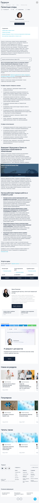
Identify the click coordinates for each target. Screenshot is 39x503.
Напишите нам (4, 251)
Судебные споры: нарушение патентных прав (27, 312)
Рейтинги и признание (34, 478)
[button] (18, 499)
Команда (32, 472)
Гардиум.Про (25, 472)
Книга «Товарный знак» (25, 482)
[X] (14, 325)
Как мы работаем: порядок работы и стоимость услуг (11, 36)
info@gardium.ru (17, 467)
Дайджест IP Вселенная (25, 476)
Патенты (16, 475)
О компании (33, 470)
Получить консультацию (19, 23)
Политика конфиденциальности (34, 481)
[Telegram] (23, 325)
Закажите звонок (15, 263)
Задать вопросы (17, 306)
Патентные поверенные (33, 474)
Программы (17, 479)
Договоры (16, 477)
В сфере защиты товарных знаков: (8, 30)
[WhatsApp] (32, 325)
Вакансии (32, 476)
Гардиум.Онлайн (25, 474)
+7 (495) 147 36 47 (34, 467)
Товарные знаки (17, 472)
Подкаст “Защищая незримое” (26, 479)
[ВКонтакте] (5, 325)
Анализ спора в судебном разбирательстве (9, 312)
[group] (9, 381)
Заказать (7, 278)
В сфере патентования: (6, 32)
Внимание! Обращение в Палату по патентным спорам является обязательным (16, 34)
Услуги (16, 470)
